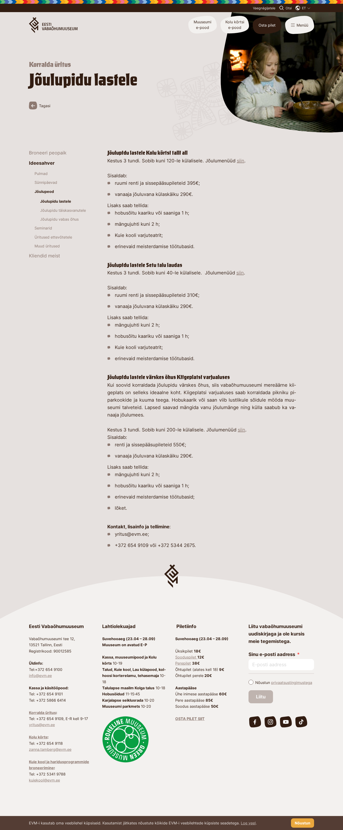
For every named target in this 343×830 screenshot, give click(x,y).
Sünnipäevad (46, 182)
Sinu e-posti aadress (271, 654)
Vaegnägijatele (264, 8)
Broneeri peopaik (47, 153)
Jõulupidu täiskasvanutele (63, 210)
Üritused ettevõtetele (53, 237)
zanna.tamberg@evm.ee (50, 749)
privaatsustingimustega (291, 682)
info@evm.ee (40, 675)
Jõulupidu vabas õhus (59, 219)
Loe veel (248, 823)
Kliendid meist (44, 256)
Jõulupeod (44, 191)
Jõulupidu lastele (55, 201)
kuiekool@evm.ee (44, 780)
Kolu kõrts (38, 737)
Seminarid (43, 228)
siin (240, 161)
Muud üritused (47, 246)
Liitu (261, 697)
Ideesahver (42, 163)
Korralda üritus (42, 712)
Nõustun (283, 682)
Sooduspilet (186, 657)
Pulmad (41, 173)
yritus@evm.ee (42, 724)
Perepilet (183, 663)
